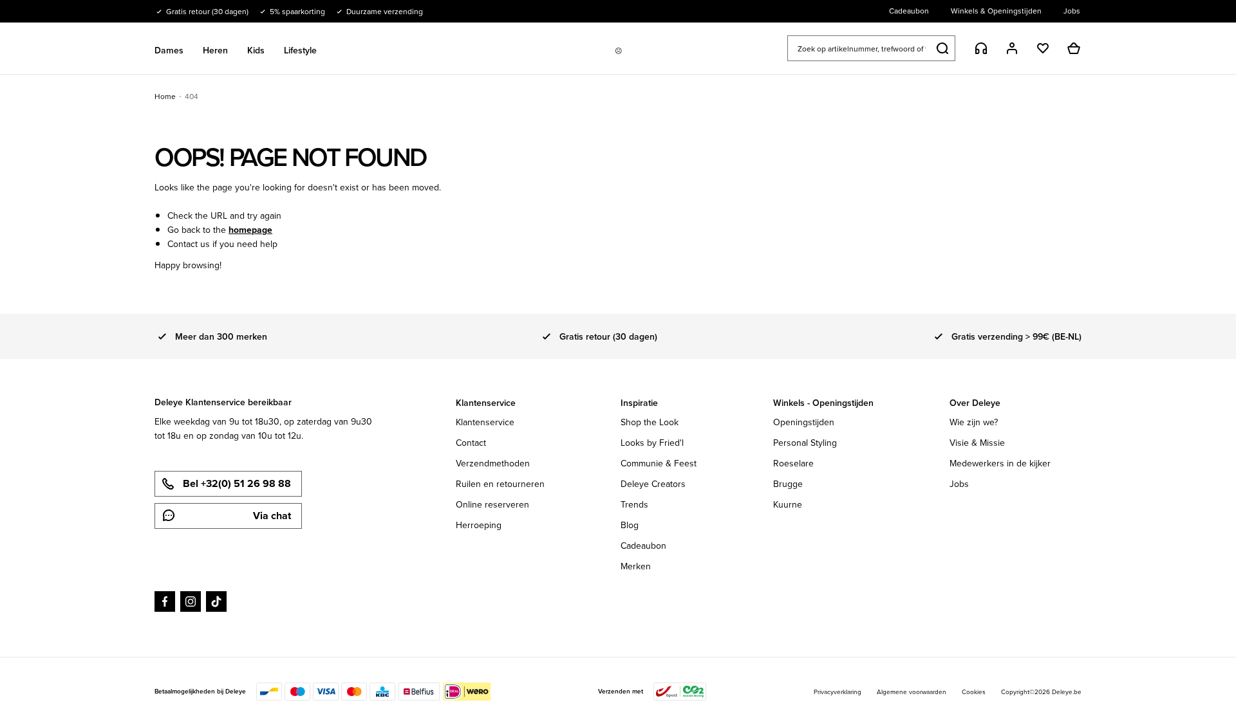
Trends (634, 504)
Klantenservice (485, 422)
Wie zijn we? (974, 422)
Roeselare (793, 463)
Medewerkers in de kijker (1000, 463)
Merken (636, 566)
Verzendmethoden (493, 463)
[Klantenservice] (981, 48)
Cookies (974, 691)
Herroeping (478, 525)
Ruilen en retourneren (500, 483)
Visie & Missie (977, 442)
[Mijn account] (1012, 48)
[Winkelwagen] (1074, 48)
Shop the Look (650, 422)
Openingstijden (803, 422)
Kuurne (787, 504)
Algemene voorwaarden (911, 691)
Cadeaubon (643, 545)
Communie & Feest (659, 463)
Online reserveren (492, 504)
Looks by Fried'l (652, 442)
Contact (471, 442)
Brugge (788, 483)
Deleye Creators (653, 483)
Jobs (959, 483)
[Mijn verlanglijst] (1043, 48)
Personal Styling (805, 442)
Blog (630, 525)
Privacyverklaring (837, 691)
